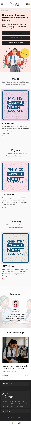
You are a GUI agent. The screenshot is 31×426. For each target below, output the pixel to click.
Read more (5, 375)
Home (2, 10)
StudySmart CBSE (17, 418)
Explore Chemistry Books (16, 43)
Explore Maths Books (16, 33)
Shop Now (4, 136)
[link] (15, 350)
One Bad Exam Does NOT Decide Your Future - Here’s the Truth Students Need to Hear (15, 367)
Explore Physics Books (16, 38)
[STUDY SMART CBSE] (14, 4)
